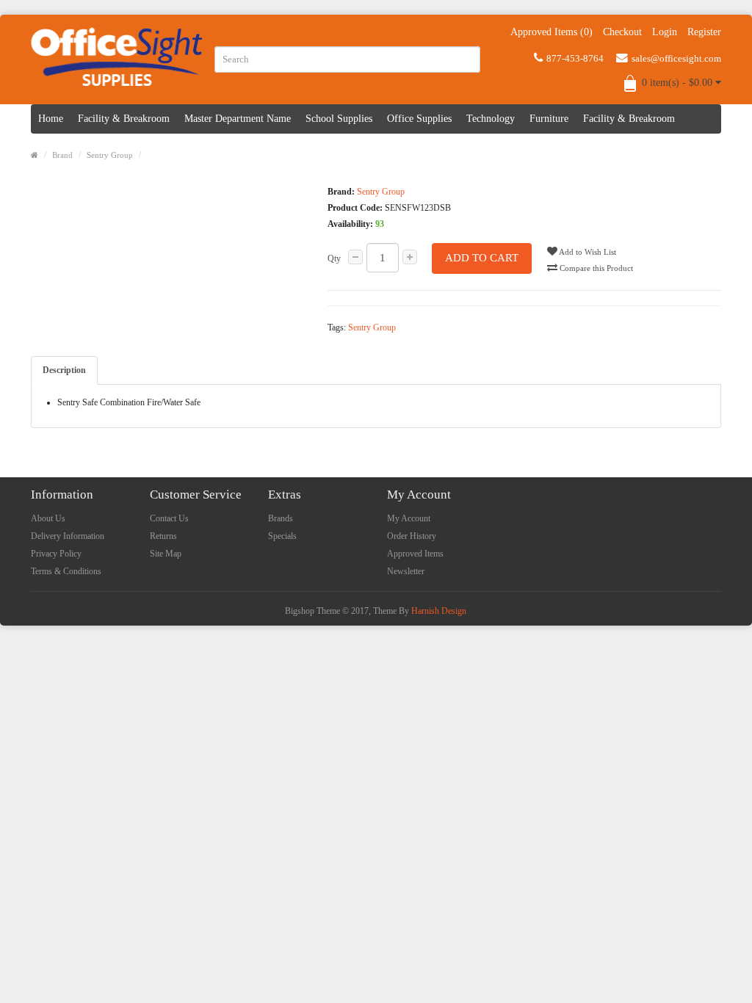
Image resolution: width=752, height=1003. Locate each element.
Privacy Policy (56, 553)
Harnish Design (438, 611)
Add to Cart (481, 258)
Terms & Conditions (66, 571)
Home (50, 118)
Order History (411, 536)
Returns (163, 536)
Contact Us (169, 518)
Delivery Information (67, 536)
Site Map (165, 553)
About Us (48, 518)
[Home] (34, 155)
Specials (282, 536)
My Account (408, 518)
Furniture (548, 118)
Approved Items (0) (551, 31)
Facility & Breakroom (124, 118)
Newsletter (405, 571)
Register (704, 31)
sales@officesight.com (676, 58)
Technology (490, 118)
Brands (280, 518)
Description (64, 370)
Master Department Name (237, 118)
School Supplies (339, 118)
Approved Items (415, 553)
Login (664, 31)
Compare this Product (595, 268)
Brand (62, 155)
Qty (334, 258)
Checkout (622, 31)
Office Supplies (419, 118)
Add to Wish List (586, 251)
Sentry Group (110, 155)
